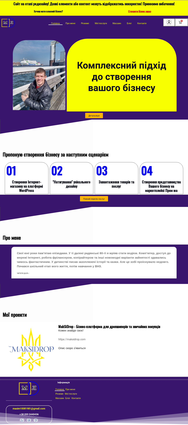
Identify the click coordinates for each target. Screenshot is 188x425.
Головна (55, 23)
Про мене (70, 23)
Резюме (85, 23)
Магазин (117, 23)
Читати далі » (23, 273)
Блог (129, 23)
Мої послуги (101, 23)
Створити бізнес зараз (139, 11)
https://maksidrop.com (72, 339)
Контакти (141, 23)
